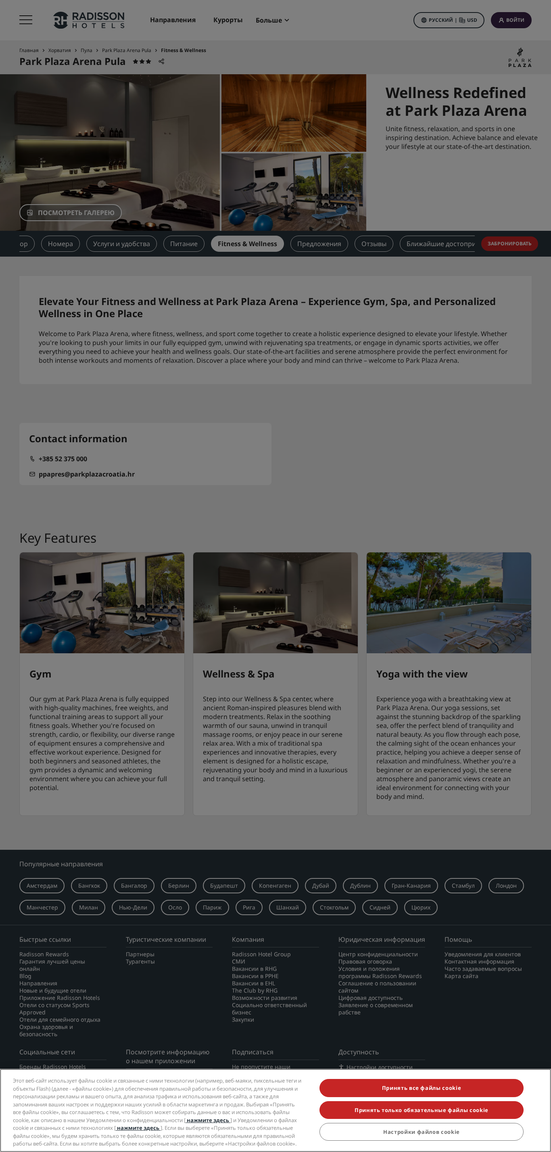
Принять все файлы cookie (421, 1087)
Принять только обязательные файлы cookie (421, 1110)
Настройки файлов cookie (421, 1131)
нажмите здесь (208, 1120)
